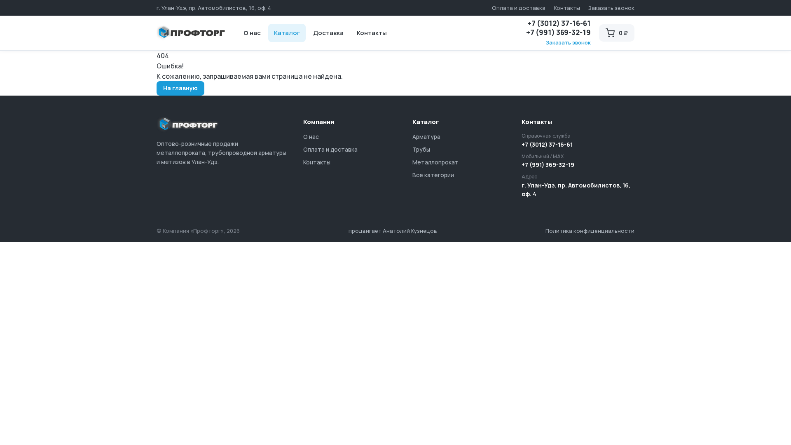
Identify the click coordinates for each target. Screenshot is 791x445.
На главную (180, 88)
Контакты (567, 8)
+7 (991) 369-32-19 (558, 32)
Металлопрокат (435, 162)
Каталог (287, 32)
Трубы (421, 149)
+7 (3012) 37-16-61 (559, 23)
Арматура (426, 137)
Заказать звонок (611, 8)
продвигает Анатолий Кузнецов (393, 230)
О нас (252, 32)
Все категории (433, 175)
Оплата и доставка (518, 8)
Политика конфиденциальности (589, 230)
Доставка (328, 32)
